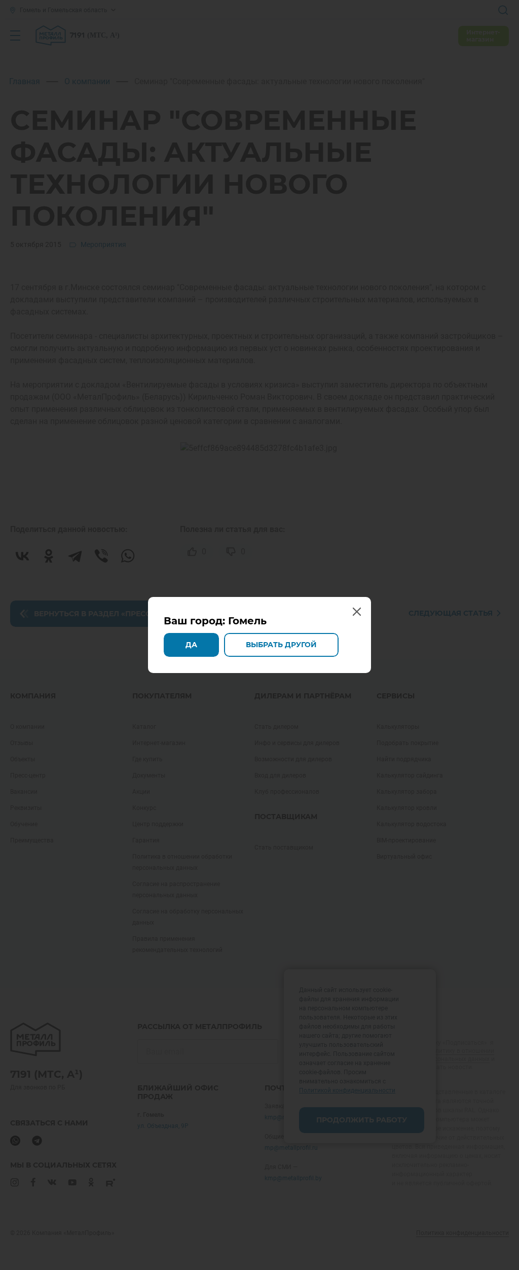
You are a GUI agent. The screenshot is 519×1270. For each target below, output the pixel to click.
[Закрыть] (508, 11)
